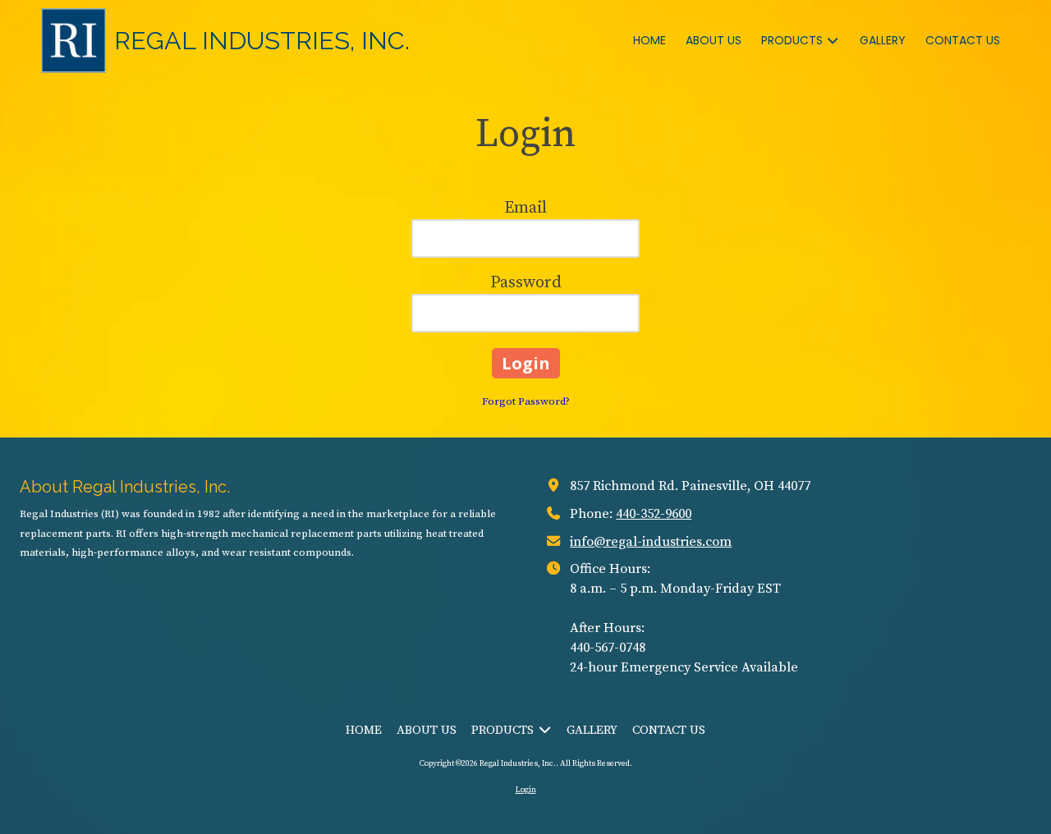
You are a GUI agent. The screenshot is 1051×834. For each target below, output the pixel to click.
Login (526, 790)
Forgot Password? (526, 401)
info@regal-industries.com (651, 542)
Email (525, 208)
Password (526, 283)
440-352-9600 (653, 514)
